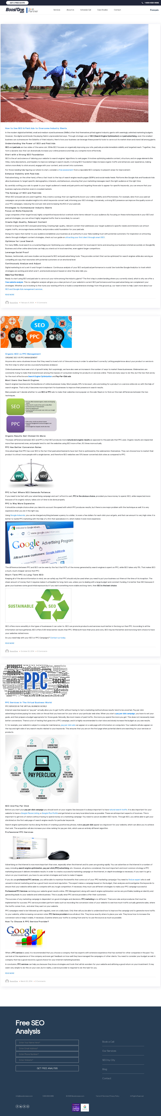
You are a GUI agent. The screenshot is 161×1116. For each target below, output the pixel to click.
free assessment (66, 170)
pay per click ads (68, 725)
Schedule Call (85, 10)
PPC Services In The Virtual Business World (28, 702)
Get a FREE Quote (17, 3)
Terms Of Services (102, 1096)
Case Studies (102, 10)
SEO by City (108, 1059)
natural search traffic (118, 809)
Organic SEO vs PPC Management (23, 354)
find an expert (134, 879)
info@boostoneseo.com (24, 1096)
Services (57, 10)
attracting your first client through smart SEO (85, 237)
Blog (104, 1069)
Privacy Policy (114, 1096)
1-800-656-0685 (151, 2)
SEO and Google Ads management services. (24, 289)
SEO (15, 122)
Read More (9, 295)
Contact (117, 10)
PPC (8, 122)
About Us (70, 10)
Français (154, 9)
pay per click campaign (125, 713)
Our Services (109, 1050)
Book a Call (108, 1041)
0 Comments (42, 303)
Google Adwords (17, 515)
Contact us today (57, 638)
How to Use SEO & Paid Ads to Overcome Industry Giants (36, 128)
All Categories (13, 348)
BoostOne (14, 303)
